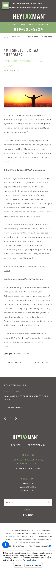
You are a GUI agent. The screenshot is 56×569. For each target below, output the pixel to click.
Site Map (16, 445)
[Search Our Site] (49, 502)
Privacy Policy (36, 445)
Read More (14, 407)
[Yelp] (28, 515)
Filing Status (22, 354)
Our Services (28, 487)
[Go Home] (5, 37)
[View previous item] (5, 418)
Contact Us (28, 491)
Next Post (41, 362)
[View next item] (16, 418)
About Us (28, 483)
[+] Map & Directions (28, 468)
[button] (5, 544)
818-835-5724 (28, 29)
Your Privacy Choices (38, 546)
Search (9, 502)
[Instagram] (32, 515)
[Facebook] (24, 515)
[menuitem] (28, 483)
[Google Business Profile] (30, 515)
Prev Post (14, 362)
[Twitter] (26, 515)
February (15, 37)
